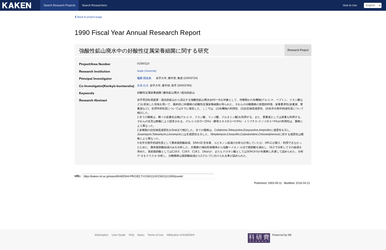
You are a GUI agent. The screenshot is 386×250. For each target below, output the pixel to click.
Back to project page (89, 17)
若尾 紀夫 (143, 85)
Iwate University (146, 71)
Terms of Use (156, 235)
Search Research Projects (59, 5)
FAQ (131, 235)
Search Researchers (94, 5)
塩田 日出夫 (144, 78)
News (140, 235)
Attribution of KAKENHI (180, 235)
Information (101, 235)
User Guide (119, 235)
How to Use (350, 5)
